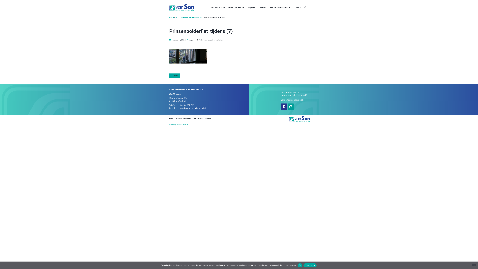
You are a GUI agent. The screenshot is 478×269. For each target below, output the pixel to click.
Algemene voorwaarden (183, 118)
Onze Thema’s (234, 7)
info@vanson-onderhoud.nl (193, 108)
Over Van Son (216, 7)
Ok (300, 265)
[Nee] (474, 265)
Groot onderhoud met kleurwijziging (189, 17)
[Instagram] (291, 106)
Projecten (251, 7)
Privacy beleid (198, 118)
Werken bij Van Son (279, 7)
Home (171, 17)
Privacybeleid (310, 265)
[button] (305, 7)
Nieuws (263, 7)
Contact (297, 7)
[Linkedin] (284, 106)
